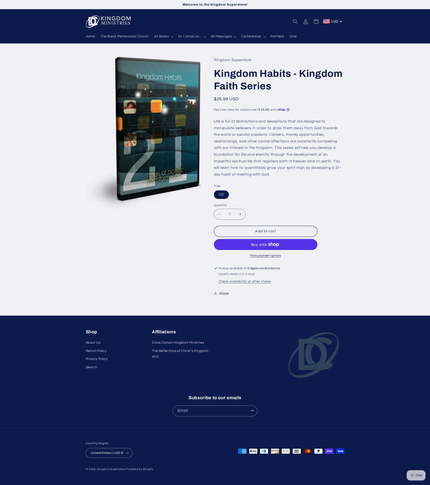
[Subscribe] (252, 410)
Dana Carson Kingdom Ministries (178, 343)
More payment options (265, 255)
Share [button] (224, 293)
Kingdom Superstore (111, 469)
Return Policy (96, 351)
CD (221, 194)
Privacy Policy (97, 359)
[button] (163, 37)
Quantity (220, 205)
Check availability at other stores (245, 281)
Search (91, 367)
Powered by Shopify (139, 469)
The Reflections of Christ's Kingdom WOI (180, 353)
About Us (93, 343)
